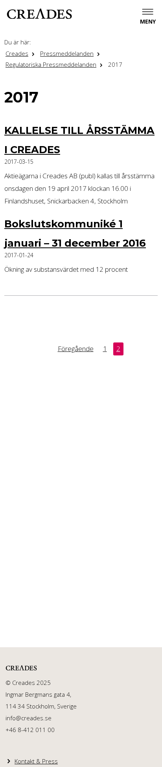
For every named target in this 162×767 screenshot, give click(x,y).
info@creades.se (29, 718)
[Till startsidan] (39, 14)
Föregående (76, 348)
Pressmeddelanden (67, 53)
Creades (17, 53)
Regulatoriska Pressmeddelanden (51, 64)
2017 (115, 64)
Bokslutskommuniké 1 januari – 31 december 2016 (75, 233)
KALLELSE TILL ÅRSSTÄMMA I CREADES (79, 139)
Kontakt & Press (36, 761)
